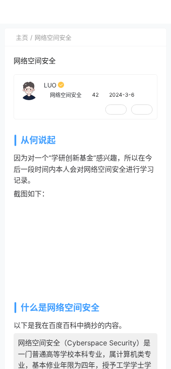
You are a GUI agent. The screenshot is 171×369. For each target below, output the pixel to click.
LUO (50, 85)
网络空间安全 (53, 37)
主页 (22, 37)
